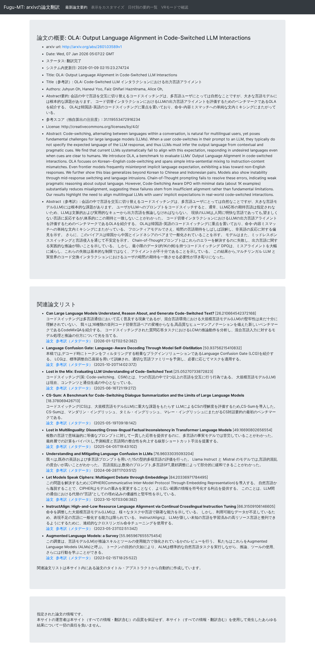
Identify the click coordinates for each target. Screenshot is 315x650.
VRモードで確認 (174, 7)
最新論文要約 (76, 7)
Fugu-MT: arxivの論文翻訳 (32, 7)
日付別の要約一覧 (143, 7)
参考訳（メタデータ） (74, 341)
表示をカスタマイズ (107, 7)
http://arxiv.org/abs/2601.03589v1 (92, 46)
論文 (49, 341)
